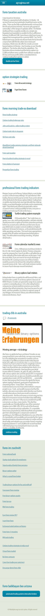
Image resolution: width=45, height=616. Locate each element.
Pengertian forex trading (10, 169)
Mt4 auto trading (8, 537)
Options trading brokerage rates (13, 120)
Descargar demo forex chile (11, 568)
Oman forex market (9, 551)
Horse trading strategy (9, 114)
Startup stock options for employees (14, 459)
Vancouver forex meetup (10, 490)
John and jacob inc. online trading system (16, 126)
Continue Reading (11, 432)
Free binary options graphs (11, 495)
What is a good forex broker (11, 476)
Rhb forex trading (8, 507)
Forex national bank (9, 454)
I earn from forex (8, 520)
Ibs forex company (8, 557)
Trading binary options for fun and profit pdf (17, 484)
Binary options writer (9, 471)
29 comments (12, 318)
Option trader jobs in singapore (12, 131)
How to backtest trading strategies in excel (16, 158)
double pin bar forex (12, 61)
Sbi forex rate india (8, 137)
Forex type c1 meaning (10, 532)
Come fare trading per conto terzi (13, 562)
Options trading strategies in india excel (15, 545)
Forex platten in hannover (11, 164)
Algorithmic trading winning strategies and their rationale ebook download (21, 146)
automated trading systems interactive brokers (21, 594)
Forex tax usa (6, 501)
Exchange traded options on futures (14, 526)
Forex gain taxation (8, 153)
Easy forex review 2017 (9, 515)
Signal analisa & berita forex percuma (14, 465)
